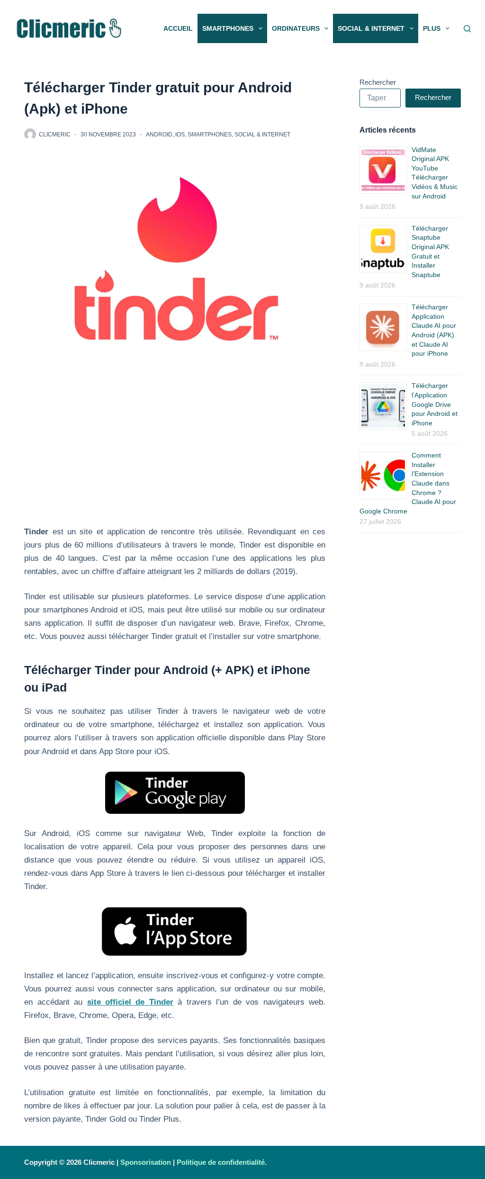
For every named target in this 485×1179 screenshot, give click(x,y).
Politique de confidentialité (221, 1162)
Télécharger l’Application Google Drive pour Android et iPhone (435, 404)
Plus (431, 28)
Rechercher (377, 82)
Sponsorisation (145, 1162)
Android (159, 134)
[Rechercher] (467, 28)
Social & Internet (371, 28)
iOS (180, 134)
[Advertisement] (174, 455)
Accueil (178, 28)
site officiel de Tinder (130, 1002)
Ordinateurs (296, 28)
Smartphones (227, 28)
